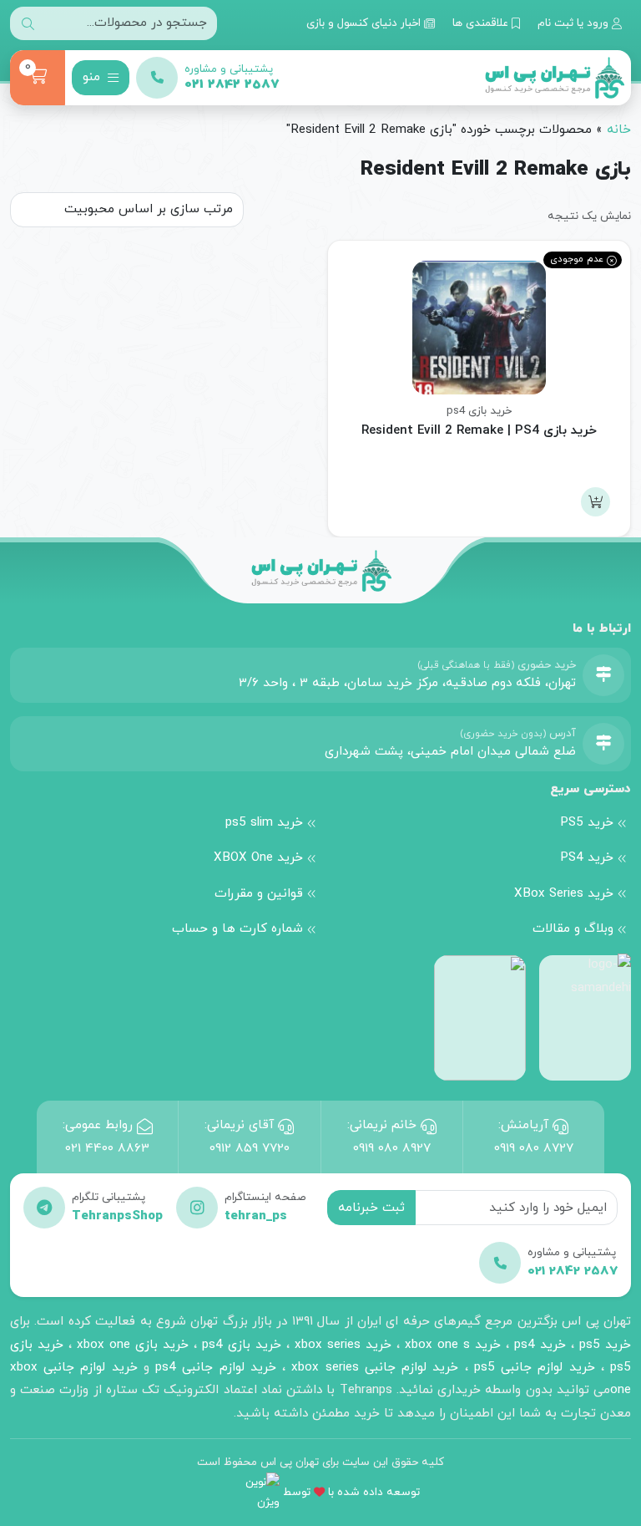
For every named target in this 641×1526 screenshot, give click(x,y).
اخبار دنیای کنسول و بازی (365, 23)
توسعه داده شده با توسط (351, 1492)
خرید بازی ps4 (479, 411)
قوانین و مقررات (259, 893)
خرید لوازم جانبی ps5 (534, 1367)
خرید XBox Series (563, 893)
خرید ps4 (537, 1344)
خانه (619, 129)
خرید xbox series (343, 1344)
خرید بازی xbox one (133, 1344)
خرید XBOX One (258, 857)
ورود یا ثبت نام (575, 23)
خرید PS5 (586, 822)
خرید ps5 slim (264, 822)
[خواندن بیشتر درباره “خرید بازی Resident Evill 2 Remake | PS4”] (595, 501)
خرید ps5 (605, 1344)
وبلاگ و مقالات (572, 928)
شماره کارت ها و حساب (237, 928)
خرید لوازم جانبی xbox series (374, 1367)
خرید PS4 (586, 857)
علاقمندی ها (482, 23)
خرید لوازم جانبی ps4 (215, 1367)
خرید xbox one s (450, 1344)
